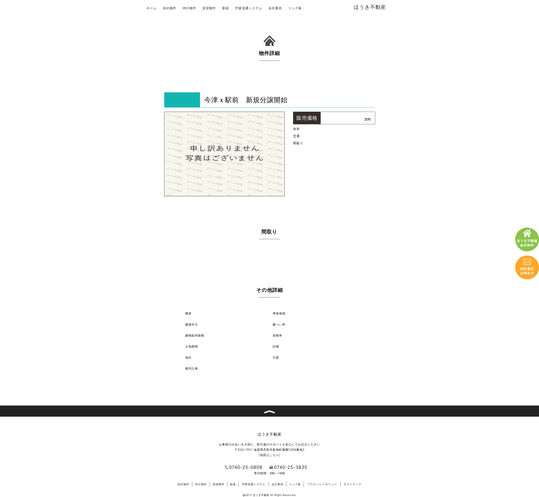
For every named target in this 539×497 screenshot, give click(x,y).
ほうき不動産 (370, 7)
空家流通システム (248, 8)
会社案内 (275, 8)
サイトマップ (352, 484)
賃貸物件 (209, 8)
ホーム (151, 8)
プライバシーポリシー (322, 484)
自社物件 (169, 8)
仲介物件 (189, 8)
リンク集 (295, 8)
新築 (225, 8)
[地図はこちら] (269, 455)
